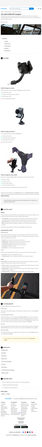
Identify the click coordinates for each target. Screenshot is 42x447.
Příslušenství (6, 48)
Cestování (8, 393)
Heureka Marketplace (24, 408)
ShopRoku (32, 405)
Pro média (2, 410)
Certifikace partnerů (34, 408)
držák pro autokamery (5, 195)
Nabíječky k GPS (4, 350)
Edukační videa (23, 414)
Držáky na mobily (4, 373)
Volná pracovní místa (4, 408)
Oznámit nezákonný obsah (5, 414)
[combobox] (19, 9)
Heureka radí (13, 407)
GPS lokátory (4, 356)
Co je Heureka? (3, 404)
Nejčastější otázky (7, 50)
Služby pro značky (24, 410)
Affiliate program (23, 412)
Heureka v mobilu (13, 405)
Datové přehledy (23, 411)
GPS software (4, 367)
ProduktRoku (33, 407)
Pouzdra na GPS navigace (6, 361)
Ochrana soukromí (14, 411)
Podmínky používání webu (32, 435)
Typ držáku (6, 41)
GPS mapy (3, 364)
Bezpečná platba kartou (15, 412)
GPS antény (3, 353)
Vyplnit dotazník (21, 422)
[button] (20, 382)
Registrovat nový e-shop (25, 405)
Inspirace (32, 410)
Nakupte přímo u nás (14, 408)
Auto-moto (3, 393)
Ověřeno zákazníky (34, 404)
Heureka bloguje (3, 411)
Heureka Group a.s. (16, 435)
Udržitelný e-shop (34, 411)
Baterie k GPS (4, 358)
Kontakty (2, 405)
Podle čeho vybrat (7, 43)
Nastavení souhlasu (14, 410)
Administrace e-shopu (24, 404)
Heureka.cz (2, 11)
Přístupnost (3, 415)
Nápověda (22, 415)
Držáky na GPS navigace (8, 11)
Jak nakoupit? (13, 404)
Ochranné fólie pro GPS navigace (7, 370)
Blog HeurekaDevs (4, 412)
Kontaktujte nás (21, 419)
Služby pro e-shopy (24, 407)
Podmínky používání (4, 407)
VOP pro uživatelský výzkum (15, 414)
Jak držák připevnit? (7, 46)
